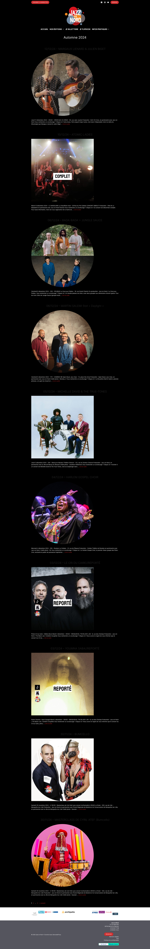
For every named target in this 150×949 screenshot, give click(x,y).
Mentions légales (114, 936)
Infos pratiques (99, 29)
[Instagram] (104, 2)
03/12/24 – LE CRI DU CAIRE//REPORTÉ (75, 562)
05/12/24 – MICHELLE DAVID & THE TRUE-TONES (75, 391)
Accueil (44, 29)
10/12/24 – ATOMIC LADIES (75, 134)
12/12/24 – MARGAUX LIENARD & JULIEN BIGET (75, 48)
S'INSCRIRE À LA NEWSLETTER (40, 2)
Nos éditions (56, 29)
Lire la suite (66, 124)
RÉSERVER (114, 2)
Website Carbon (113, 944)
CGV (117, 938)
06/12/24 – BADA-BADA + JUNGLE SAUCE (75, 220)
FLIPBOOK (86, 29)
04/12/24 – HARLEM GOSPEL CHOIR (75, 477)
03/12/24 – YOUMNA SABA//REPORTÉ (75, 648)
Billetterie (73, 29)
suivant (42, 903)
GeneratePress (57, 934)
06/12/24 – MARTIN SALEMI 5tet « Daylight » (75, 305)
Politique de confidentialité (111, 940)
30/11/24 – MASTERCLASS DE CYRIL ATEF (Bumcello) (75, 819)
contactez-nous (114, 930)
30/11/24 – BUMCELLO (75, 734)
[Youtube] (108, 2)
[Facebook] (101, 2)
